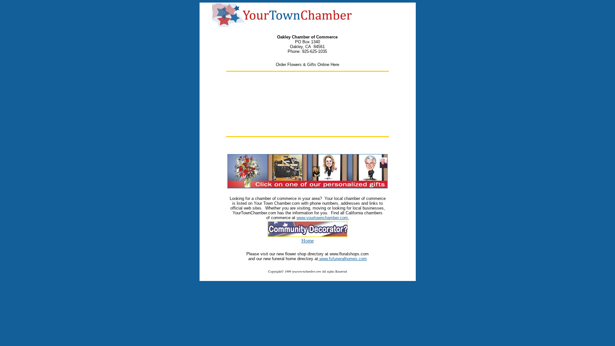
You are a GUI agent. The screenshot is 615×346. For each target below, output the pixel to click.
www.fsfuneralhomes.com (343, 258)
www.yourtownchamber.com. (323, 217)
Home (307, 240)
